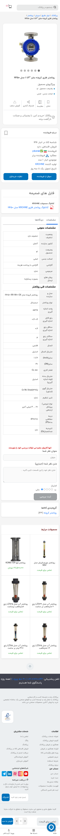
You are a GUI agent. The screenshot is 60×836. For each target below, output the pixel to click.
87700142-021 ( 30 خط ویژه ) (27, 679)
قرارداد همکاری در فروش (49, 749)
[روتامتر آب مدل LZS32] (44, 590)
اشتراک (6, 797)
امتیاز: (54, 485)
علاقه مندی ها (52, 782)
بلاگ (26, 740)
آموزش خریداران (22, 761)
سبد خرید (54, 778)
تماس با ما (24, 736)
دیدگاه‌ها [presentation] (39, 220)
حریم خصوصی (53, 757)
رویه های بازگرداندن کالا (49, 753)
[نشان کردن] (5, 132)
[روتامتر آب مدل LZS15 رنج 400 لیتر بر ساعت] (15, 632)
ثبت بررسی (45, 496)
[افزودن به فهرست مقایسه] (40, 102)
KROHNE (39, 164)
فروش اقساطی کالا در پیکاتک (17, 749)
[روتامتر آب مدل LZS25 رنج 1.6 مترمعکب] (44, 632)
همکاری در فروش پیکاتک (48, 745)
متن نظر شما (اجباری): (46, 463)
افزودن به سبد (7, 821)
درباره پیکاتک (53, 765)
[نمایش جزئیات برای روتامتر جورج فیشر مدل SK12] (44, 549)
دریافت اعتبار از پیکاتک (19, 753)
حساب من (54, 774)
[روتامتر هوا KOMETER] (15, 549)
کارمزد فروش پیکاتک (50, 740)
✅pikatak (37, 151)
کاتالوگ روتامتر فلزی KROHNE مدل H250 (28, 207)
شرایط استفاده (52, 761)
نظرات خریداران (15, 176)
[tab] (51, 220)
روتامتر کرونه (50, 513)
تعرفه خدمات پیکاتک (50, 736)
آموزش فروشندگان (21, 757)
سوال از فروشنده (44, 176)
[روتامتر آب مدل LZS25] (15, 590)
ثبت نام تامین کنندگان (49, 790)
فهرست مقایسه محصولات (48, 786)
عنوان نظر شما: (49, 451)
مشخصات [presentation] (51, 220)
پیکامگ (25, 745)
